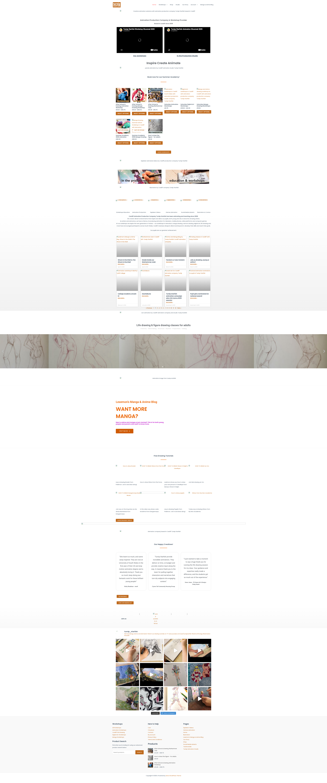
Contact (150, 732)
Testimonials (187, 746)
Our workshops (139, 56)
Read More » (121, 264)
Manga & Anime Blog (206, 5)
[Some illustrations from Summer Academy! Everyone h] (199, 674)
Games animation (189, 730)
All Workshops (116, 728)
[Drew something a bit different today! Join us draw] (175, 698)
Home (154, 5)
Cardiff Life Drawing (118, 732)
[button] (166, 5)
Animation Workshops (119, 730)
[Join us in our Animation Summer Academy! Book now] (199, 698)
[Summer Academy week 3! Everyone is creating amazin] (127, 674)
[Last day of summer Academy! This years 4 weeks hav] (127, 650)
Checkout (151, 730)
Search (139, 752)
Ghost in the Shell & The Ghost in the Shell (126, 261)
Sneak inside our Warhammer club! (149, 261)
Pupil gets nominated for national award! (199, 295)
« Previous (149, 308)
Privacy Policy (152, 737)
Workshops (162, 5)
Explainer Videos (188, 728)
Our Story (185, 5)
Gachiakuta (146, 294)
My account (151, 735)
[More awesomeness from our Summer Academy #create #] (175, 674)
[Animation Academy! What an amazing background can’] (151, 674)
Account (193, 5)
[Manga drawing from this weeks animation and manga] (151, 650)
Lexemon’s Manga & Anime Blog (193, 737)
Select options (123, 113)
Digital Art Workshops (119, 735)
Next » (179, 308)
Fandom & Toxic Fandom (175, 260)
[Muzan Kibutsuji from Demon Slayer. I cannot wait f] (151, 698)
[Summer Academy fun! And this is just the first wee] (127, 698)
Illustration (186, 735)
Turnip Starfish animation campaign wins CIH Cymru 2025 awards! (174, 297)
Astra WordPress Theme (173, 776)
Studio (178, 5)
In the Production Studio (187, 56)
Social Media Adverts (190, 744)
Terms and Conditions (155, 739)
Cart (149, 728)
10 (171, 308)
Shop (171, 5)
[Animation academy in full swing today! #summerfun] (199, 650)
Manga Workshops (118, 737)
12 (175, 308)
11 (173, 308)
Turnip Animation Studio (190, 749)
